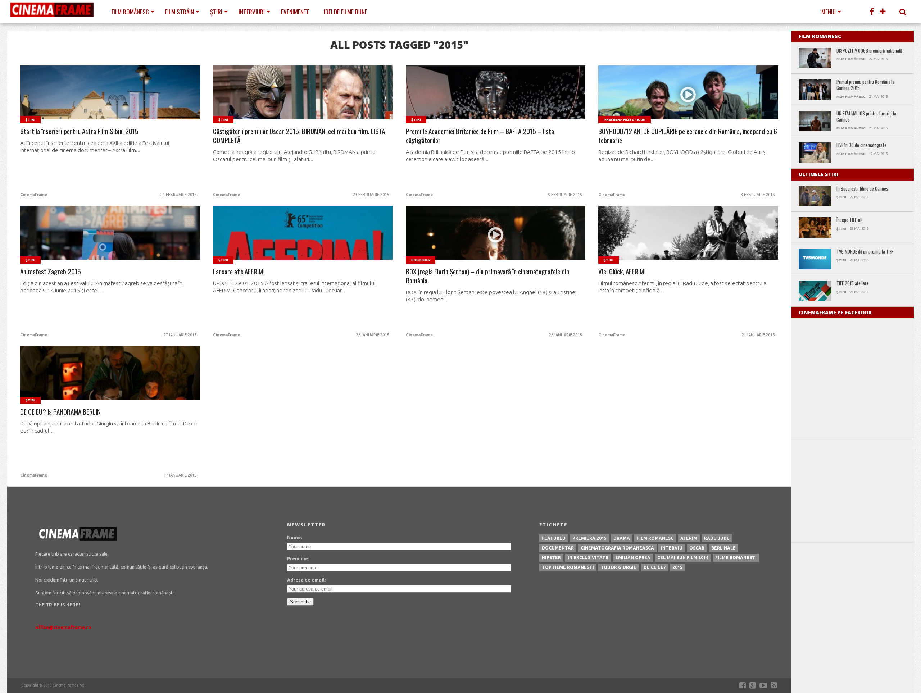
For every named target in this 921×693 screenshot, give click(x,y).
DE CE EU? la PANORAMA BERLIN (60, 411)
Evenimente (295, 11)
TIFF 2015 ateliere (852, 284)
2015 (677, 567)
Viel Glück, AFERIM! (621, 271)
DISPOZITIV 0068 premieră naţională (869, 51)
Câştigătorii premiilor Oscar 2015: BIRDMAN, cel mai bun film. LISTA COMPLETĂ (299, 136)
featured (554, 538)
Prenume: (298, 558)
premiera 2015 (589, 538)
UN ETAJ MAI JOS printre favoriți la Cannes (866, 117)
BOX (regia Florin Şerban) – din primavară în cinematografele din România (487, 276)
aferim (688, 538)
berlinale (723, 548)
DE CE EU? (655, 567)
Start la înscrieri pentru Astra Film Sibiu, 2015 (79, 131)
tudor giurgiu (619, 567)
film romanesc (655, 538)
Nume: (294, 537)
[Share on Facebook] (95, 101)
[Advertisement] (853, 490)
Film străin (179, 11)
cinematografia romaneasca (617, 548)
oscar (696, 548)
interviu (671, 548)
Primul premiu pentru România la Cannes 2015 (865, 85)
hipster (551, 557)
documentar (558, 548)
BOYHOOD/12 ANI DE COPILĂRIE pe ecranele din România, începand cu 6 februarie (687, 136)
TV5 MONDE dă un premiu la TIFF (864, 252)
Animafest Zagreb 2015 (50, 271)
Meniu (828, 11)
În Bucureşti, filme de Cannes (862, 189)
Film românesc (130, 11)
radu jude (717, 538)
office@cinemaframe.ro (63, 627)
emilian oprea (632, 557)
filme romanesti (736, 557)
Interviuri (252, 11)
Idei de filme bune (345, 11)
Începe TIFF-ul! (849, 220)
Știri (216, 11)
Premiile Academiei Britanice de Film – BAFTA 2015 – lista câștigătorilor (480, 136)
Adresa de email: (306, 579)
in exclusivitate (588, 557)
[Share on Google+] (125, 101)
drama (621, 538)
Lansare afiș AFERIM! (238, 271)
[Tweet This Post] (110, 101)
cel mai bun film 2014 (682, 557)
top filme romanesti (568, 567)
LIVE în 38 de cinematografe (861, 145)
